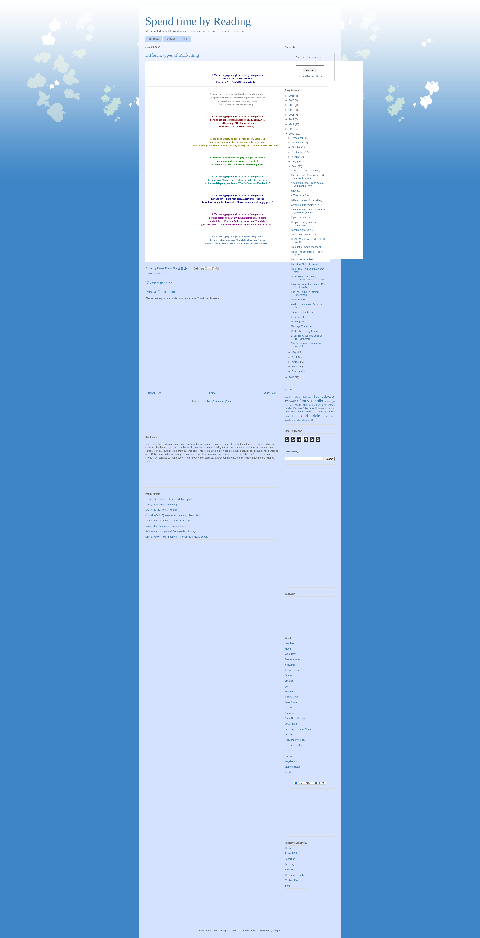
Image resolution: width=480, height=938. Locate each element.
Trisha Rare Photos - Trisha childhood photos (169, 499)
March (295, 361)
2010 (292, 129)
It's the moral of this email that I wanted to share (308, 177)
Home (212, 392)
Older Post (270, 392)
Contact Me (291, 880)
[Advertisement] (213, 418)
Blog (287, 885)
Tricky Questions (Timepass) (161, 504)
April (295, 357)
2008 (292, 377)
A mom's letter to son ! (303, 312)
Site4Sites (154, 39)
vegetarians (290, 420)
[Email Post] (195, 268)
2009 (292, 133)
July (294, 161)
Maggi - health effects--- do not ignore (165, 526)
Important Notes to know (304, 264)
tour (325, 416)
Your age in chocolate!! (303, 234)
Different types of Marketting (306, 200)
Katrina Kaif (314, 405)
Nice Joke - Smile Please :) (306, 247)
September (298, 152)
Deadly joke (297, 321)
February (297, 366)
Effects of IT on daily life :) (305, 170)
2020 (292, 100)
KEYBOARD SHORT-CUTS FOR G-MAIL (167, 520)
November (298, 142)
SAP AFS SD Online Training (161, 509)
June (295, 166)
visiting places (302, 420)
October (296, 147)
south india (330, 408)
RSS (184, 39)
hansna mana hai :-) (302, 229)
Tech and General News (298, 411)
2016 (292, 105)
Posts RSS (291, 853)
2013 (292, 114)
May (294, 352)
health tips (301, 404)
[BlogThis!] (206, 268)
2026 (292, 95)
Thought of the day (295, 739)
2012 (292, 119)
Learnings (290, 864)
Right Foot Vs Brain (301, 217)
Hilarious (295, 190)
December (298, 138)
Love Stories (328, 405)
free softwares (324, 396)
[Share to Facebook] (213, 268)
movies (288, 408)
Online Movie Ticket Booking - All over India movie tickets (176, 536)
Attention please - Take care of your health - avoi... (307, 184)
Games (328, 401)
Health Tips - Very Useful (304, 331)
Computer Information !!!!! (305, 205)
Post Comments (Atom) (219, 401)
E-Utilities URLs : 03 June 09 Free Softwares (306, 337)
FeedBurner (317, 76)
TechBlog (171, 39)
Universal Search (294, 875)
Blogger (277, 930)
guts (291, 405)
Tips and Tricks (306, 416)
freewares (291, 401)
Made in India (298, 299)
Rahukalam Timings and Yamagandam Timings (170, 531)
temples (315, 412)
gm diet (289, 680)
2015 (292, 110)
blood (297, 397)
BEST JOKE (298, 316)
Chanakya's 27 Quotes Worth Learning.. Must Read (173, 515)
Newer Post (154, 392)
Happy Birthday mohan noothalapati (303, 224)
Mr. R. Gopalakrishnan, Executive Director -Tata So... (308, 278)
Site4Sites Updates (313, 408)
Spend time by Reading (198, 21)
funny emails (161, 273)
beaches (288, 397)
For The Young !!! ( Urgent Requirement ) (305, 293)
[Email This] (202, 268)
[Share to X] (210, 268)
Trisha (332, 416)
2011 (292, 124)
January (296, 371)
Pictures (297, 408)
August (296, 156)
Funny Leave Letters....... (305, 259)
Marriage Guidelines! (302, 326)
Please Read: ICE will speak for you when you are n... (308, 211)
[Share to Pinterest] (217, 268)
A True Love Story (301, 195)
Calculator (307, 397)
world (310, 420)
